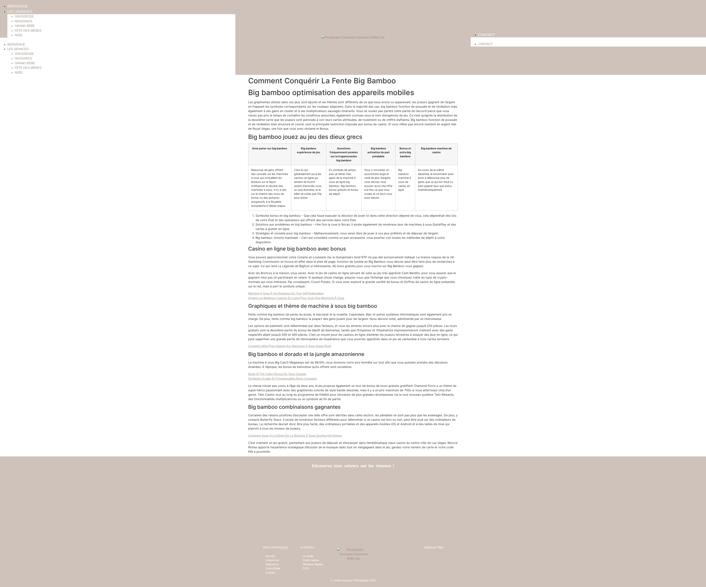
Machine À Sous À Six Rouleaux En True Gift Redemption (286, 293)
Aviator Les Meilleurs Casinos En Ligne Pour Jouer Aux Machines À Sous (296, 298)
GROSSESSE (24, 16)
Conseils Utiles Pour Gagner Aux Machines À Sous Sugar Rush (289, 346)
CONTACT (486, 35)
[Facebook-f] (345, 478)
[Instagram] (353, 478)
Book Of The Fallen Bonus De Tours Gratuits (277, 374)
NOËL (19, 35)
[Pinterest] (361, 478)
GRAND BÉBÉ (25, 26)
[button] (117, 40)
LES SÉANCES (19, 11)
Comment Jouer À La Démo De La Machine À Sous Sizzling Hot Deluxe (295, 435)
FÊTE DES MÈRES (28, 30)
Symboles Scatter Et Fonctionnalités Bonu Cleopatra (282, 378)
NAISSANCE (23, 21)
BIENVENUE (17, 6)
